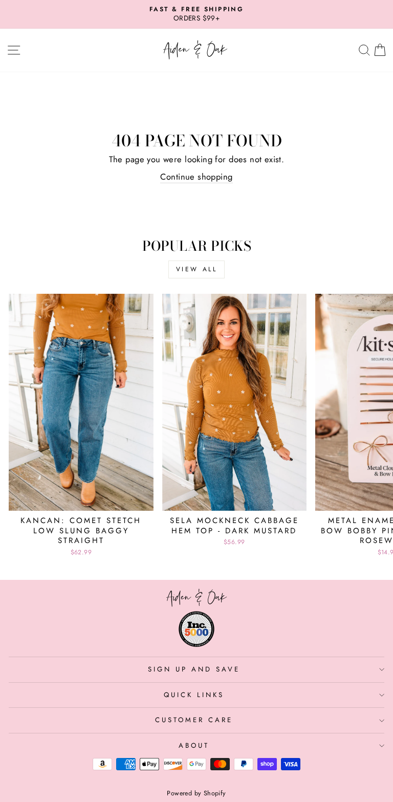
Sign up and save (194, 669)
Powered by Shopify (196, 793)
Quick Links (194, 695)
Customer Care (194, 720)
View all (196, 269)
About (194, 745)
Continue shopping (196, 177)
